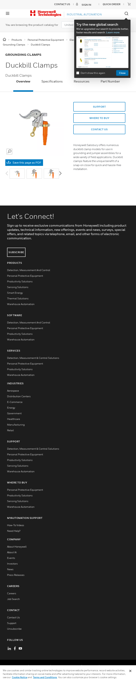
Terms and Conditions (45, 677)
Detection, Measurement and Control (28, 270)
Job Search (13, 598)
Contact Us (13, 617)
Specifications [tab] (52, 81)
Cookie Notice (19, 677)
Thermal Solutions (18, 298)
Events (11, 557)
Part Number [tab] (110, 81)
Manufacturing (16, 424)
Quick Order (111, 4)
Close (122, 72)
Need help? (13, 530)
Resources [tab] (81, 81)
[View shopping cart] (129, 4)
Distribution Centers (19, 396)
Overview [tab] (23, 81)
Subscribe (16, 252)
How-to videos (15, 525)
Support (99, 106)
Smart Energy (15, 292)
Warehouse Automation (21, 304)
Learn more (113, 32)
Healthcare (13, 418)
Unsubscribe (14, 628)
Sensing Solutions (17, 287)
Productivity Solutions (20, 281)
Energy (11, 407)
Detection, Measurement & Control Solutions (33, 357)
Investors (12, 563)
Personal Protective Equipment (25, 275)
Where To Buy (99, 117)
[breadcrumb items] (5, 39)
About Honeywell (17, 546)
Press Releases (15, 574)
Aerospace (13, 390)
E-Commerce (14, 401)
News (10, 569)
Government (14, 413)
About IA (11, 552)
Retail (10, 430)
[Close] (130, 671)
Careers (11, 593)
